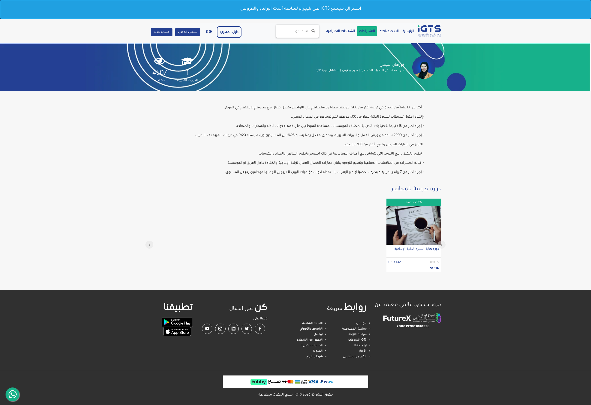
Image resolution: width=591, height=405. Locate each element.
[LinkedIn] (233, 329)
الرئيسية (407, 31)
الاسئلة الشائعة (312, 323)
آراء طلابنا (360, 345)
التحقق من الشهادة (310, 340)
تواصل (318, 334)
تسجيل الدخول (187, 32)
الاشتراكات (367, 31)
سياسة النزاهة (357, 334)
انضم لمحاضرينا (312, 345)
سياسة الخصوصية (354, 329)
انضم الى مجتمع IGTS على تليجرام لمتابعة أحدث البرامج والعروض (300, 8)
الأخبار (363, 351)
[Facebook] (260, 329)
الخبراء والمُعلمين (355, 356)
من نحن (361, 323)
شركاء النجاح (314, 356)
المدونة (318, 351)
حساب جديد (161, 32)
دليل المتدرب (229, 32)
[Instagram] (220, 329)
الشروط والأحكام (311, 329)
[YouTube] (207, 329)
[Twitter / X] (246, 329)
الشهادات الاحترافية (339, 31)
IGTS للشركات (357, 340)
